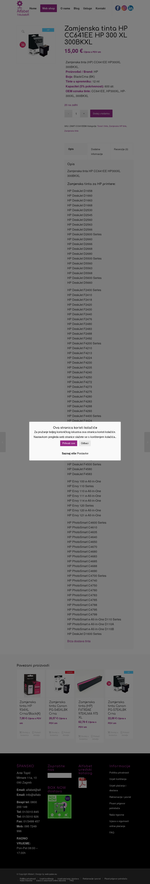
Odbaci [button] (85, 443)
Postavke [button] (82, 453)
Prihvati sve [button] (68, 443)
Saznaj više (69, 453)
